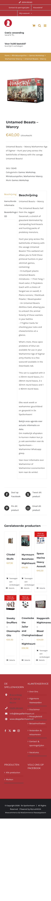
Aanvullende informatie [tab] (9, 203)
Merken (9, 779)
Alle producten (13, 772)
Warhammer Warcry (33, 176)
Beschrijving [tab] (9, 194)
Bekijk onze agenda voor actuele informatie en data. (30, 425)
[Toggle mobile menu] (45, 25)
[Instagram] (18, 731)
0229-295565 (27, 2)
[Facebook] (5, 731)
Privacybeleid (35, 716)
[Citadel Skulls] (10, 541)
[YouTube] (14, 731)
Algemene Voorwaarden (35, 700)
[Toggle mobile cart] (33, 25)
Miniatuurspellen (14, 176)
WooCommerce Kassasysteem (33, 812)
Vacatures (34, 752)
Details (11, 588)
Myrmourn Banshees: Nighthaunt (28, 559)
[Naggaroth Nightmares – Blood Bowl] (41, 604)
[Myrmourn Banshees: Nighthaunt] (26, 541)
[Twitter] (10, 731)
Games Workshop (26, 172)
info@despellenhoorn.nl (16, 713)
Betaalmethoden (37, 723)
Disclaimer (34, 709)
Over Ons (33, 691)
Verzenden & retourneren (35, 732)
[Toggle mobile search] (39, 25)
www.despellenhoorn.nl (16, 719)
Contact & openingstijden (36, 743)
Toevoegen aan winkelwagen (14, 581)
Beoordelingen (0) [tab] (9, 214)
